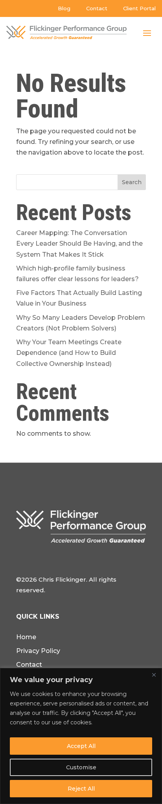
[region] (81, 736)
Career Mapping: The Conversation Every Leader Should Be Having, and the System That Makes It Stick (79, 243)
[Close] (153, 674)
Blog (64, 8)
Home (26, 637)
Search (132, 182)
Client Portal (139, 8)
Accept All (81, 746)
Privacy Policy (38, 651)
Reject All (81, 788)
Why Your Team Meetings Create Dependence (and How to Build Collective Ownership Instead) (69, 352)
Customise (81, 767)
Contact (96, 8)
